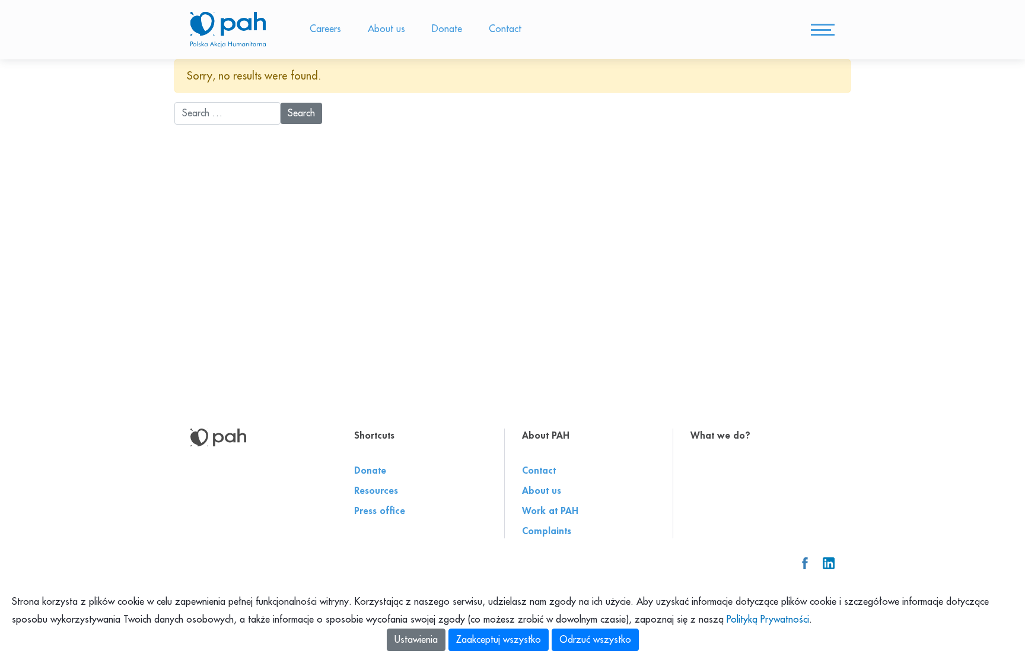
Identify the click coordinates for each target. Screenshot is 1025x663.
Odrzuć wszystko (595, 640)
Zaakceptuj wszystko (498, 640)
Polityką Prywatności (768, 619)
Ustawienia (416, 640)
